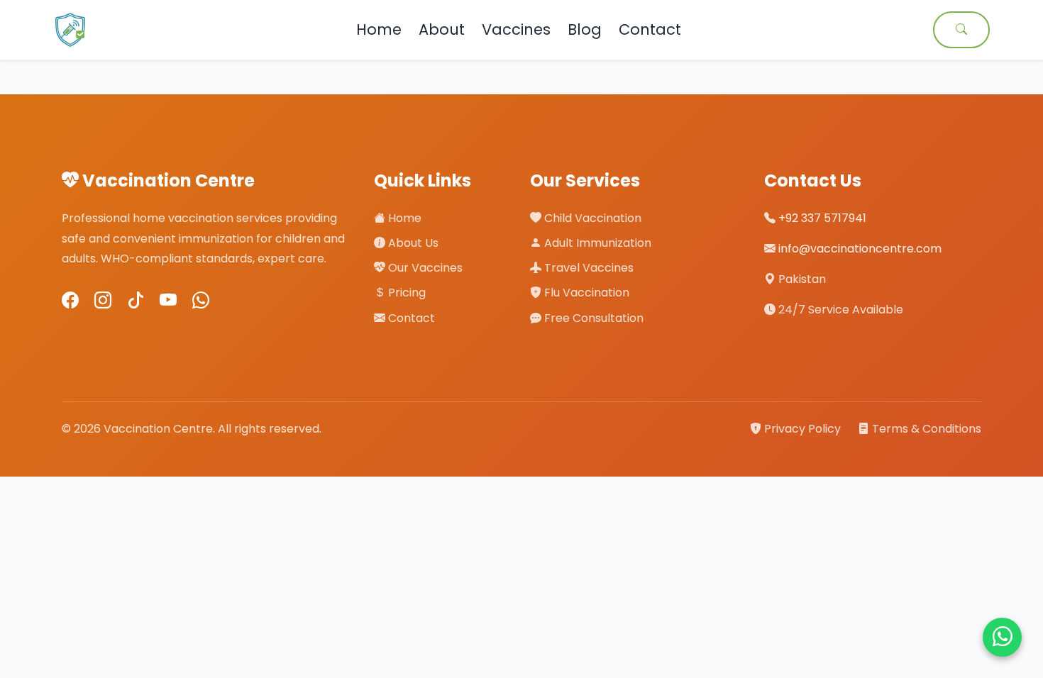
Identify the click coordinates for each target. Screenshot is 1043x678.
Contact (650, 29)
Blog (585, 29)
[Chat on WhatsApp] (1002, 637)
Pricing (405, 292)
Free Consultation (592, 318)
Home (379, 29)
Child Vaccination (591, 218)
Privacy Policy (802, 429)
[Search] (961, 29)
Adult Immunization (596, 243)
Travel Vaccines (587, 268)
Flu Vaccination (585, 292)
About (442, 29)
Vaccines (516, 29)
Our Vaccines (424, 268)
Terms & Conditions (925, 429)
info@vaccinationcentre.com (860, 248)
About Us (411, 243)
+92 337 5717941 (822, 218)
